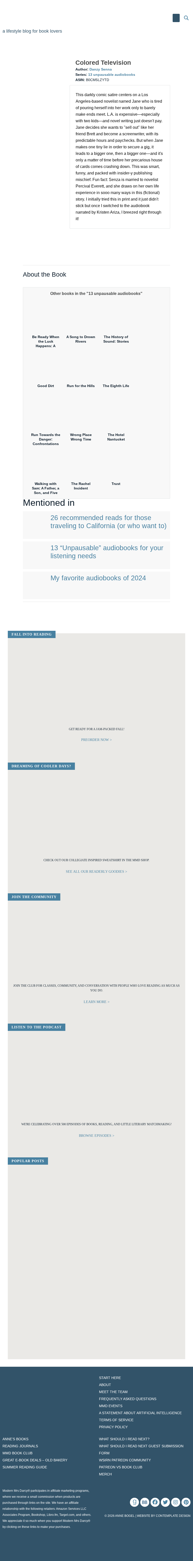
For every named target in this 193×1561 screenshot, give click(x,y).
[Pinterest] (185, 1502)
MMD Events (110, 1406)
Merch (105, 1474)
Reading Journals (20, 1446)
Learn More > (97, 1002)
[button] (176, 18)
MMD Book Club (17, 1453)
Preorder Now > (96, 740)
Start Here (110, 1378)
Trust (116, 484)
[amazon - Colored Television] (128, 237)
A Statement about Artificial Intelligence (140, 1413)
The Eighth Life (116, 386)
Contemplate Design (173, 1516)
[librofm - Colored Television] (128, 246)
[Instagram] (175, 1502)
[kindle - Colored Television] (90, 237)
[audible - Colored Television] (90, 246)
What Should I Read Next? (124, 1439)
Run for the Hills (81, 386)
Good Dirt (45, 386)
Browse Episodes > (96, 1136)
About (105, 1385)
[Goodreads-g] (134, 1502)
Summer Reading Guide (25, 1467)
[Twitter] (165, 1502)
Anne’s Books (15, 1439)
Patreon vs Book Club (120, 1467)
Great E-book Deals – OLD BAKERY (35, 1460)
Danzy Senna (100, 69)
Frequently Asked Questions (127, 1399)
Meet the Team (113, 1392)
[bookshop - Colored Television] (90, 255)
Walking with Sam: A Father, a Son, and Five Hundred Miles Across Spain (45, 493)
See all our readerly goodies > (96, 871)
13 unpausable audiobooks (111, 75)
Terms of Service (116, 1420)
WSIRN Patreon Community (125, 1460)
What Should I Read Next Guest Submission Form (141, 1449)
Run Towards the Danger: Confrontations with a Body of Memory (45, 444)
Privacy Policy (113, 1427)
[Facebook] (155, 1502)
